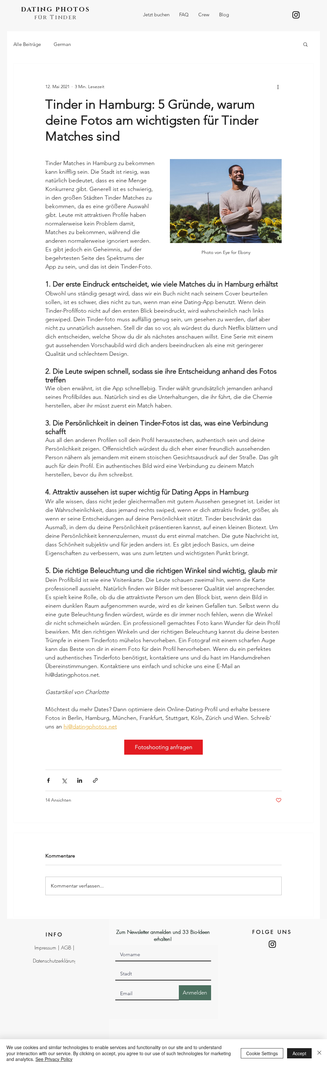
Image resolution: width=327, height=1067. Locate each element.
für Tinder (55, 17)
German (62, 44)
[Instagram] (296, 14)
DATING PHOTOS (55, 9)
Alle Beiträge (27, 44)
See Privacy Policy (53, 1059)
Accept (299, 1053)
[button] (156, 14)
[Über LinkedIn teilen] (80, 780)
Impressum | (47, 947)
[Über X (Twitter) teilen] (64, 780)
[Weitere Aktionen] (278, 86)
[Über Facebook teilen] (48, 780)
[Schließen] (319, 1053)
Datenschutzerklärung (55, 960)
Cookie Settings (262, 1053)
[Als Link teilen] (95, 780)
